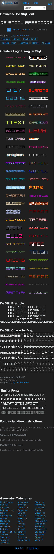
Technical (23, 43)
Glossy (40, 513)
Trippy (4, 540)
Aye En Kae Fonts (21, 35)
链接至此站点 (33, 548)
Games (16, 39)
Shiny (22, 534)
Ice (20, 521)
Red (4, 529)
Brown (22, 505)
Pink (21, 526)
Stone (39, 537)
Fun (3, 513)
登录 (50, 3)
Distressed (7, 510)
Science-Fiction (8, 43)
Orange (40, 523)
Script (22, 532)
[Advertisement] (27, 473)
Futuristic (5, 39)
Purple (40, 526)
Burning (40, 505)
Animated (23, 502)
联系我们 (19, 548)
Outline (5, 526)
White (39, 540)
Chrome (23, 507)
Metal (4, 523)
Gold (22, 515)
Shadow (40, 532)
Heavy (40, 518)
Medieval (41, 521)
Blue (4, 505)
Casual (4, 507)
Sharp (4, 534)
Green (22, 518)
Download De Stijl (20, 29)
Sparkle (5, 537)
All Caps (46, 43)
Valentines (24, 540)
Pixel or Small (29, 39)
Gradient (40, 515)
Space (39, 534)
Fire (38, 510)
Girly (21, 513)
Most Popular (6, 502)
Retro (21, 529)
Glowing (6, 515)
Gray (4, 518)
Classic (40, 507)
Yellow (5, 542)
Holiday (5, 521)
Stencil (22, 537)
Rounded (41, 529)
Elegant (23, 510)
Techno (35, 43)
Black (39, 502)
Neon (21, 523)
